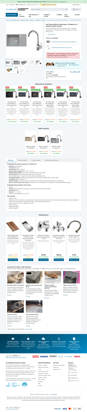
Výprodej (21, 15)
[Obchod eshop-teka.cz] (77, 356)
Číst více (9, 295)
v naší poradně (28, 329)
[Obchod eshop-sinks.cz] (60, 357)
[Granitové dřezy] (15, 306)
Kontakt (77, 14)
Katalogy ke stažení (43, 373)
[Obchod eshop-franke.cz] (35, 357)
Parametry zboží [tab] (22, 160)
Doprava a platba (47, 15)
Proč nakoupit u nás (34, 15)
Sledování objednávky (59, 365)
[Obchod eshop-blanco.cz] (44, 356)
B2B (39, 383)
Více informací (51, 34)
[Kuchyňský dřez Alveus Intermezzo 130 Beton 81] (48, 42)
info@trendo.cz (21, 4)
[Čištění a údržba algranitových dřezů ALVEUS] (53, 277)
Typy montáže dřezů (32, 314)
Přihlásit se (56, 367)
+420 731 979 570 (62, 64)
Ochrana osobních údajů (44, 375)
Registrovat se (57, 369)
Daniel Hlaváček (14, 409)
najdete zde (63, 1)
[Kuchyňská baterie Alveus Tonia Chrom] (48, 47)
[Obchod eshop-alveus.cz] (68, 357)
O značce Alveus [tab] (35, 160)
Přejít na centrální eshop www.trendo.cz (16, 357)
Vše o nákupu (66, 15)
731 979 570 (10, 4)
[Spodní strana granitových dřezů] (34, 277)
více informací (53, 394)
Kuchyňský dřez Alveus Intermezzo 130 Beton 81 (64, 41)
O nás (39, 369)
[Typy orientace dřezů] (71, 277)
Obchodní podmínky (43, 367)
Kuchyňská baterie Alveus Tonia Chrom (62, 47)
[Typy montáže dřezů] (34, 306)
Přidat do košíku (13, 259)
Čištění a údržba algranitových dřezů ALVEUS (51, 286)
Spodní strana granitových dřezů (34, 286)
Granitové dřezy (12, 314)
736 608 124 (73, 375)
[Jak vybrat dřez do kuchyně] (15, 277)
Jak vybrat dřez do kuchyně (15, 285)
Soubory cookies (42, 377)
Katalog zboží (11, 14)
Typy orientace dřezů (69, 285)
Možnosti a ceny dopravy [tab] (51, 160)
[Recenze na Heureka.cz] (24, 385)
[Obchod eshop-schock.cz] (53, 357)
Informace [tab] (11, 160)
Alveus (52, 71)
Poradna (59, 14)
